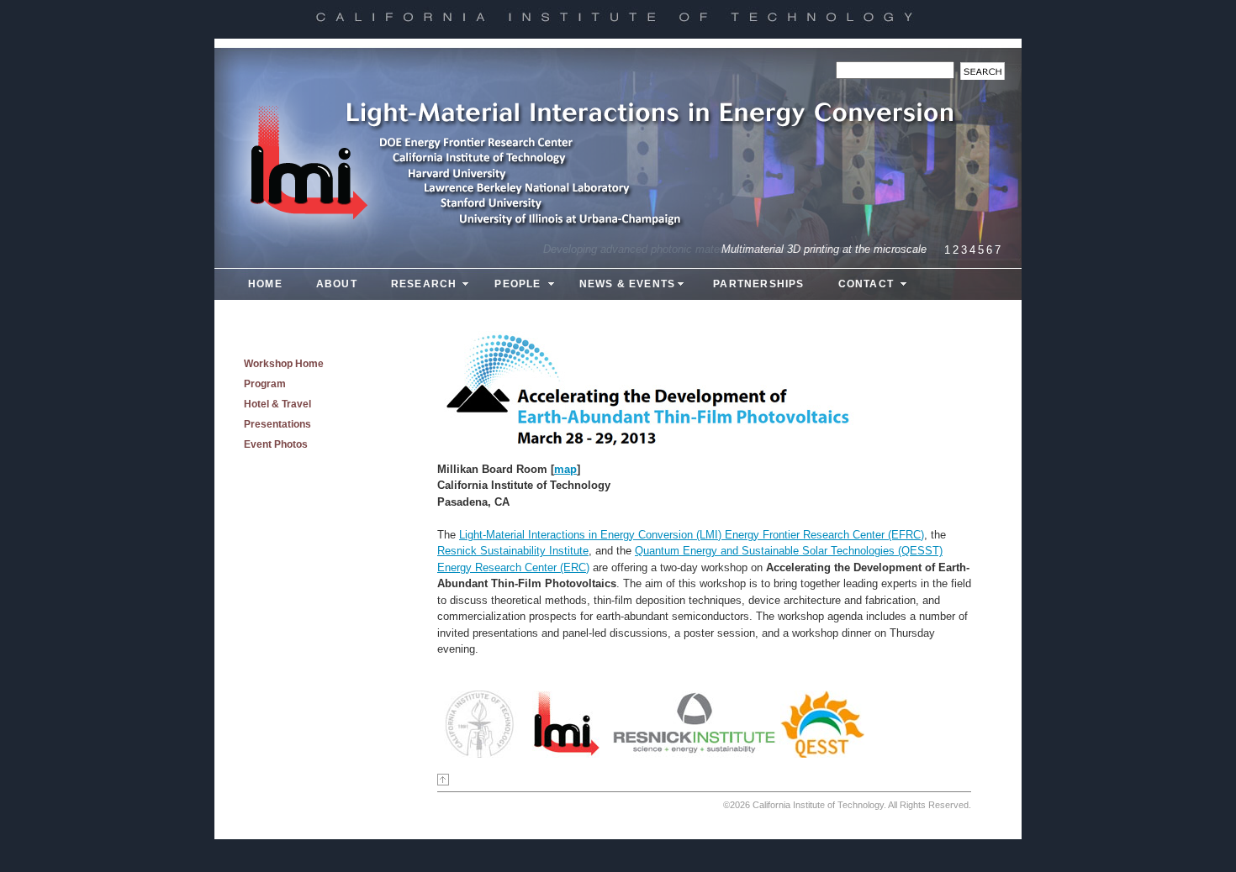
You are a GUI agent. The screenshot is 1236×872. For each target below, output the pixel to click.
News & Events (627, 284)
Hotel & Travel (277, 404)
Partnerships (758, 284)
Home (265, 284)
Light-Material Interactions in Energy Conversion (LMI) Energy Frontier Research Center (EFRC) (691, 534)
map (565, 469)
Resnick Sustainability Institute (513, 550)
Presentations (277, 424)
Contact (866, 284)
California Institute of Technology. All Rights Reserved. (862, 805)
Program (265, 384)
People (517, 284)
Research (424, 284)
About (336, 284)
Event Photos (276, 444)
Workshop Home (284, 364)
